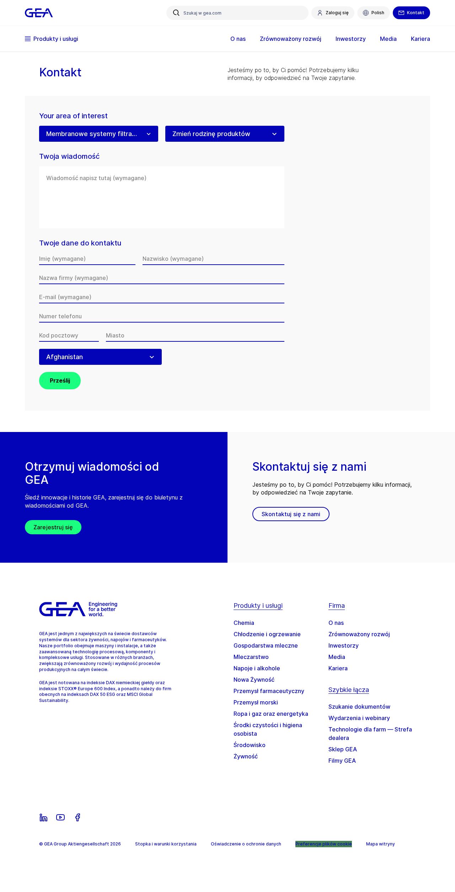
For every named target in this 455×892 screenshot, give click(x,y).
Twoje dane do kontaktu (80, 243)
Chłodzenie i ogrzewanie (267, 634)
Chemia (244, 622)
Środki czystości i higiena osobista (268, 729)
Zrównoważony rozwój (359, 634)
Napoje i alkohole (257, 668)
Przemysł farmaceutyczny (269, 690)
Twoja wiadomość (69, 156)
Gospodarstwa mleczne (266, 645)
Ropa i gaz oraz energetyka (271, 713)
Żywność (246, 756)
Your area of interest (73, 116)
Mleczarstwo (251, 656)
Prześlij (60, 380)
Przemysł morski (256, 702)
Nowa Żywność (254, 679)
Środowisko (250, 744)
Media (336, 656)
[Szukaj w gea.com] (176, 13)
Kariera (338, 668)
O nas (336, 622)
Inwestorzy (343, 645)
